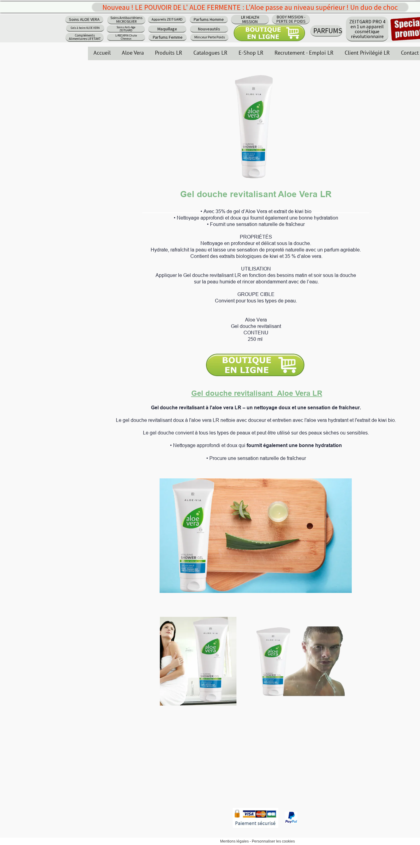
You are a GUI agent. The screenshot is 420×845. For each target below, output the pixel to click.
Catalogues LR (210, 52)
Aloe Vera (133, 52)
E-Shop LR (251, 52)
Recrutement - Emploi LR (304, 52)
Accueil (102, 52)
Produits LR (168, 52)
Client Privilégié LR (367, 52)
